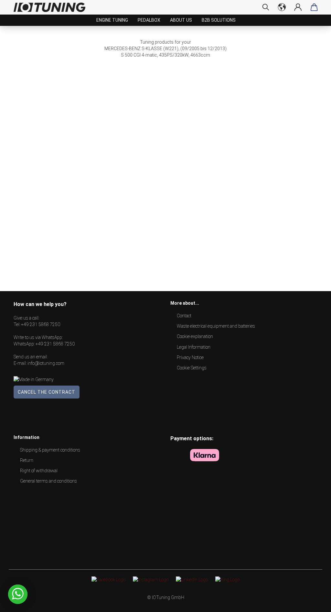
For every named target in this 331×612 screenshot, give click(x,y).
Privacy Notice (190, 357)
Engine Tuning (112, 20)
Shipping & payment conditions (50, 450)
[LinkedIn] (192, 579)
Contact (184, 315)
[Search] (266, 7)
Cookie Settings (192, 367)
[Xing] (227, 579)
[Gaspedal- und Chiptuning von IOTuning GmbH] (52, 7)
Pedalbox (149, 20)
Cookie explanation (195, 336)
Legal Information (193, 347)
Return (26, 460)
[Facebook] (108, 579)
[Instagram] (150, 579)
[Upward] (313, 602)
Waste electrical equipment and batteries (216, 326)
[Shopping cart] (314, 7)
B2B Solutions (219, 20)
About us (181, 20)
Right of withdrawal (39, 470)
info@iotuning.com (45, 363)
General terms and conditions (48, 481)
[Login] (298, 7)
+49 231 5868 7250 (40, 324)
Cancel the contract (46, 392)
